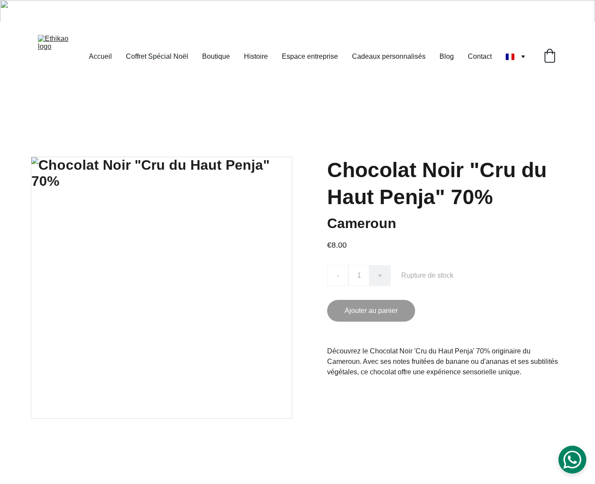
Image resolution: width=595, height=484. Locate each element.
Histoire (256, 56)
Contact (480, 56)
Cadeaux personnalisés (389, 56)
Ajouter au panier (371, 310)
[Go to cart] (549, 56)
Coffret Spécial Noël (157, 56)
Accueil (100, 56)
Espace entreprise (310, 56)
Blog (446, 56)
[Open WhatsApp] (572, 460)
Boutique (216, 56)
